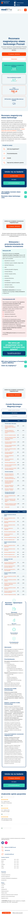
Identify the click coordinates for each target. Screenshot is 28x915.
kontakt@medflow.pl (9, 854)
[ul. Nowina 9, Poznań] (15, 3)
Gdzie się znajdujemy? (8, 365)
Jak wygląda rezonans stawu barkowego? (11, 192)
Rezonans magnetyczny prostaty (10, 594)
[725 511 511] (2, 850)
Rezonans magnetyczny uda (9, 554)
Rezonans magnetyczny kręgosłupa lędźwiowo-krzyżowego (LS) (9, 482)
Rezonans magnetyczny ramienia (10, 537)
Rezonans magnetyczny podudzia (10, 556)
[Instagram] (6, 842)
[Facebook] (2, 842)
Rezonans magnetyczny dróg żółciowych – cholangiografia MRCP (10, 500)
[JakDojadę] (15, 5)
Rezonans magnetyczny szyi (10, 462)
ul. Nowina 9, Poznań (19, 2)
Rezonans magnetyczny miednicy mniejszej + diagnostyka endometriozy (10, 584)
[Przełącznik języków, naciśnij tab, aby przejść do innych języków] (20, 10)
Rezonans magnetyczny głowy (10, 435)
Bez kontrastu (14, 413)
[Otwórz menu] (25, 10)
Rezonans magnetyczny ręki (9, 539)
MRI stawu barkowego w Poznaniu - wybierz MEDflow (12, 362)
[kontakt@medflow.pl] (2, 854)
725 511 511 (6, 2)
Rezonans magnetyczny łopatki (9, 531)
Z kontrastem (14, 416)
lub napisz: (14, 179)
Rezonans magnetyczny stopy (9, 552)
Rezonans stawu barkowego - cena (11, 196)
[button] (14, 193)
